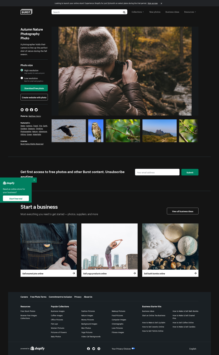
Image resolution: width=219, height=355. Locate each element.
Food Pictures (117, 315)
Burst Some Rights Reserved (32, 143)
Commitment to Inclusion (60, 296)
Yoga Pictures (86, 332)
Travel (35, 125)
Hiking (23, 134)
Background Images (89, 323)
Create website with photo (34, 97)
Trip (40, 125)
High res (68, 140)
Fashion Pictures (88, 311)
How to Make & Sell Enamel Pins (184, 317)
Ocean (29, 134)
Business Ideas (148, 311)
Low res (78, 140)
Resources (189, 11)
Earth (45, 125)
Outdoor (24, 128)
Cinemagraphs (117, 323)
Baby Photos (56, 336)
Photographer (26, 131)
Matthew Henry (35, 116)
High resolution (31, 70)
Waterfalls (37, 134)
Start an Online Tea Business (153, 315)
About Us (88, 296)
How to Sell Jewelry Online (153, 326)
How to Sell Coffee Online (183, 322)
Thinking (39, 128)
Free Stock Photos (28, 311)
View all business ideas (182, 211)
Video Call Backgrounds (91, 336)
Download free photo (34, 88)
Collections (137, 11)
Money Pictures (87, 319)
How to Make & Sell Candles (184, 326)
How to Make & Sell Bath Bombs (185, 311)
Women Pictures (57, 327)
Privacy (77, 296)
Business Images (58, 311)
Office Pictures (57, 319)
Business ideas (172, 11)
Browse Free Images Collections (29, 317)
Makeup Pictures (118, 311)
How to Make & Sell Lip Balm (153, 322)
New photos (154, 11)
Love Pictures (117, 327)
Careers (24, 296)
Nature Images (87, 315)
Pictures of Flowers (59, 332)
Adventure (43, 131)
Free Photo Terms (38, 296)
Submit (190, 172)
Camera (29, 125)
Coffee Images (57, 315)
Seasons (31, 128)
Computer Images (119, 319)
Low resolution (31, 78)
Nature (35, 131)
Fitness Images (118, 332)
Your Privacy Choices (121, 348)
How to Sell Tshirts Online (152, 330)
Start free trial (15, 198)
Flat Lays (54, 323)
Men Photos (86, 327)
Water (23, 125)
